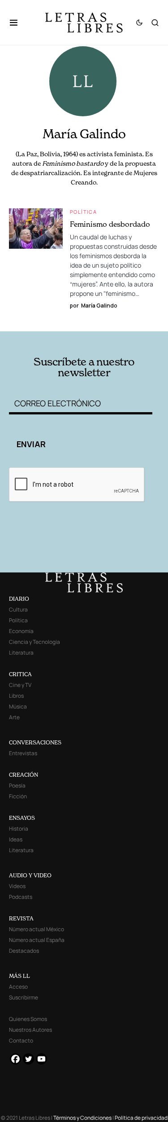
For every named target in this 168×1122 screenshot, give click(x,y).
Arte (14, 717)
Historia (18, 828)
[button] (18, 22)
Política (83, 211)
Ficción (18, 796)
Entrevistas (23, 753)
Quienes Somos (28, 1019)
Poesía (17, 785)
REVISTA (21, 918)
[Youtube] (41, 1059)
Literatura (21, 652)
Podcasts (20, 897)
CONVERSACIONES (35, 742)
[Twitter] (28, 1059)
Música (18, 706)
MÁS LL (19, 975)
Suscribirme (23, 997)
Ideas (15, 839)
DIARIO (19, 598)
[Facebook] (15, 1059)
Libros (16, 696)
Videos (17, 886)
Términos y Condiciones (82, 1118)
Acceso (18, 986)
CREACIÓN (23, 774)
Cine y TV (20, 685)
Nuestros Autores (30, 1030)
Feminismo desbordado (110, 224)
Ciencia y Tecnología (34, 642)
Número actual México (36, 929)
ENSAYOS (22, 817)
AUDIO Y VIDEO (30, 875)
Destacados (24, 951)
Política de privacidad (141, 1118)
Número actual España (37, 940)
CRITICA (20, 674)
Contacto (21, 1040)
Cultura (18, 609)
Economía (21, 631)
